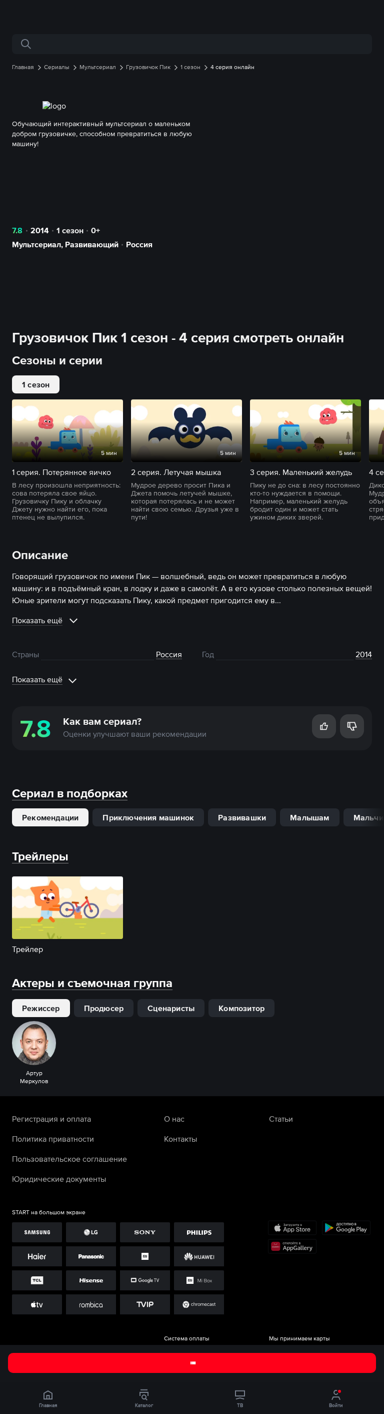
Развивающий (91, 244)
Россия (139, 244)
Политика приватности (53, 1138)
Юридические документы (59, 1178)
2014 (39, 230)
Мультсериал (36, 244)
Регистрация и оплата (51, 1118)
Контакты (180, 1138)
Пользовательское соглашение (69, 1158)
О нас (174, 1118)
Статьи (281, 1118)
